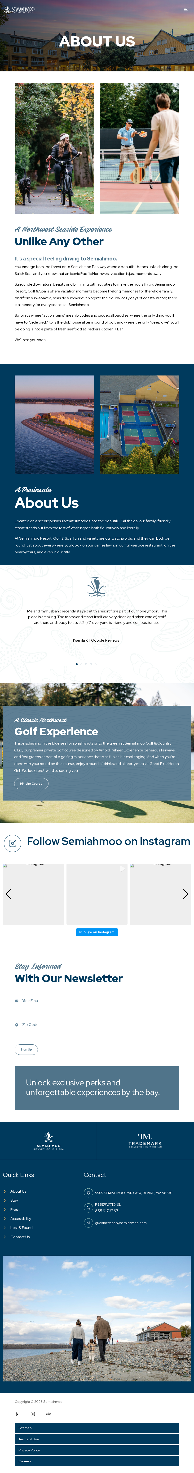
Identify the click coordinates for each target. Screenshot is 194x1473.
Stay (14, 1200)
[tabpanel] (97, 621)
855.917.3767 (106, 1210)
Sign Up (26, 1049)
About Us (18, 1191)
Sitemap (24, 1428)
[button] (97, 921)
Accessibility (20, 1218)
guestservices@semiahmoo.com (121, 1222)
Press (14, 1209)
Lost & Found (21, 1227)
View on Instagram (99, 932)
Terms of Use (28, 1439)
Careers (24, 1461)
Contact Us (20, 1236)
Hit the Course (31, 784)
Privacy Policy (29, 1450)
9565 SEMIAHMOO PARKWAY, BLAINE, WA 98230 (133, 1192)
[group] (33, 894)
